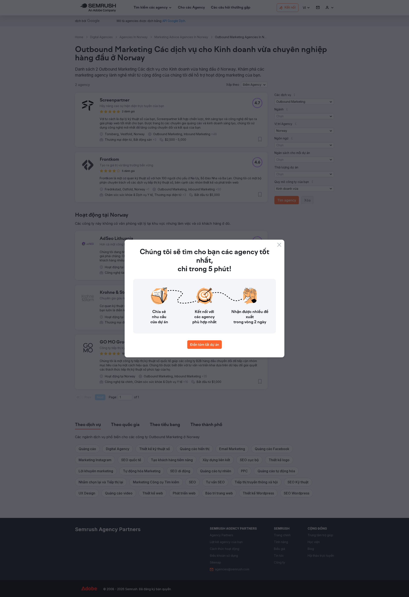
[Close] (279, 245)
